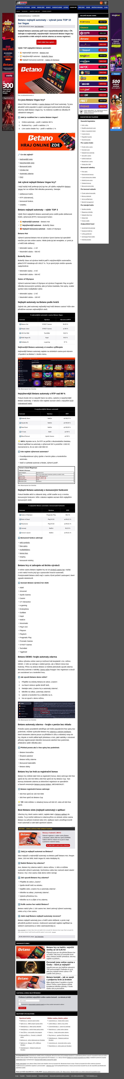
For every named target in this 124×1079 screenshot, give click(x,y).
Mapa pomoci (66, 1071)
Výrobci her (24, 170)
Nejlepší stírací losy (87, 215)
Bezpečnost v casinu (87, 161)
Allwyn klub (85, 218)
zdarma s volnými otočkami (60, 732)
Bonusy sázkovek (86, 196)
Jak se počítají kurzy (87, 199)
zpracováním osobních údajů (36, 1004)
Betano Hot (44, 53)
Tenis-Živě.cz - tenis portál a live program (31, 1032)
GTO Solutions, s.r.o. (92, 1076)
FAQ (21, 177)
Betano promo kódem (42, 784)
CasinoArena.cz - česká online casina (58, 1020)
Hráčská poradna (86, 239)
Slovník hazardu (86, 140)
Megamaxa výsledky (87, 212)
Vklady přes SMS (86, 164)
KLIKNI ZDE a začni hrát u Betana (58, 845)
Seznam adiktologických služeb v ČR (52, 1071)
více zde (54, 932)
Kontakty (22, 1076)
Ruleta (18, 11)
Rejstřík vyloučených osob (89, 128)
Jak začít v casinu (86, 155)
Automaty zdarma (26, 174)
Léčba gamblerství (87, 234)
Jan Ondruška (39, 26)
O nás (16, 1076)
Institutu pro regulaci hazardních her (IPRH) (78, 1057)
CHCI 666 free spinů (45, 42)
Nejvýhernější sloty (27, 163)
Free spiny (84, 171)
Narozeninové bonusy (87, 174)
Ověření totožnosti (86, 158)
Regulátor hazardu (87, 137)
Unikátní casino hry (35, 11)
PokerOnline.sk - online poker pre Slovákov (60, 1046)
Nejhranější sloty (26, 159)
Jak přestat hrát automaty (88, 228)
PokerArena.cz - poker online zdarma (58, 1029)
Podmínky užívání (43, 1076)
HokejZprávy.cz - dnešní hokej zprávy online (32, 1029)
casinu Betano (44, 104)
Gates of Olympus (52, 60)
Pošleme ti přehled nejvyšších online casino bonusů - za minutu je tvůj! (45, 997)
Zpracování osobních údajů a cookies (59, 1076)
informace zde (50, 1065)
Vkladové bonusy (86, 183)
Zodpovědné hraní (21, 1059)
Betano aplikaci (61, 814)
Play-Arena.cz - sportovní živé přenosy (59, 1035)
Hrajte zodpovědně (21, 930)
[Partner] (116, 70)
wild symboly (25, 543)
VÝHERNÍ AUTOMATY (46, 11)
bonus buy (24, 553)
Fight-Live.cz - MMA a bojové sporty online (31, 1023)
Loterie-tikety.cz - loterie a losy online (58, 1023)
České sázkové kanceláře (88, 193)
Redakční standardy (31, 1076)
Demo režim (45, 670)
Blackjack (24, 11)
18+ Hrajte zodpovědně (77, 1076)
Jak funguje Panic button (88, 237)
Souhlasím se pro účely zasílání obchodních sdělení (42, 1004)
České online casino (87, 147)
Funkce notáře (85, 221)
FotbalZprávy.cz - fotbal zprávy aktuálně (30, 1026)
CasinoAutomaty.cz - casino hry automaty (59, 1026)
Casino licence (86, 134)
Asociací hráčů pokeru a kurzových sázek (46, 1059)
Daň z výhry (85, 125)
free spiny (23, 546)
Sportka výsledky (86, 209)
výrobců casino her (57, 570)
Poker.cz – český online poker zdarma (58, 1032)
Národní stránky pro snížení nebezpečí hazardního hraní (85, 1071)
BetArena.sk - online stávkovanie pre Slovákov (32, 1040)
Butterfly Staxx (47, 56)
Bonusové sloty (26, 166)
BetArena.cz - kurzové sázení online (29, 1020)
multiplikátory (25, 550)
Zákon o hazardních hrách (89, 131)
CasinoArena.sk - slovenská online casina (60, 1043)
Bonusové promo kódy (88, 186)
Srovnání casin (86, 150)
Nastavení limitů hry (87, 231)
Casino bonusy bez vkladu (89, 177)
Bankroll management (87, 202)
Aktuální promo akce (87, 180)
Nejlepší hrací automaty (88, 153)
